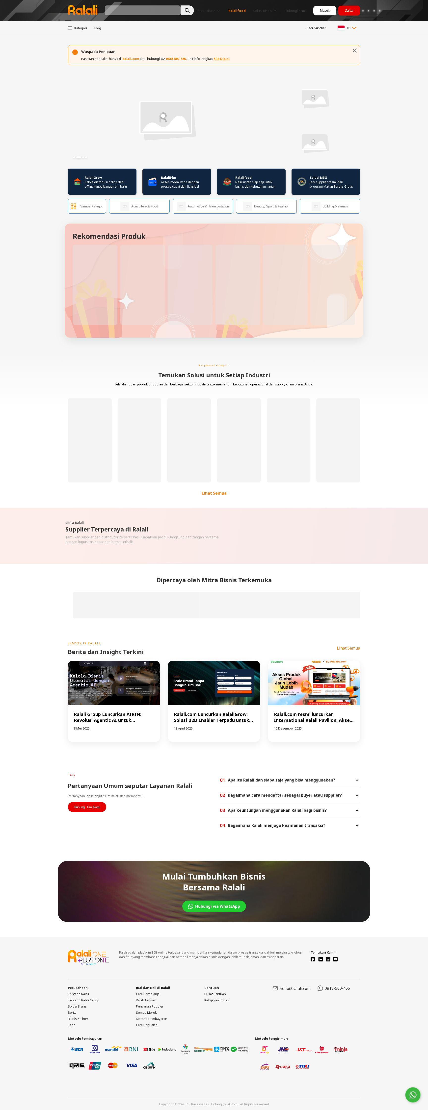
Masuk (325, 10)
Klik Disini (222, 58)
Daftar (349, 10)
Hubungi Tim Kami (87, 807)
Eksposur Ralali (84, 643)
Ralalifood (243, 178)
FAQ (71, 775)
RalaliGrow (93, 178)
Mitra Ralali (74, 523)
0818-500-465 (337, 988)
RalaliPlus (169, 178)
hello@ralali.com (295, 988)
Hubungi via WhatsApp (217, 906)
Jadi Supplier (316, 28)
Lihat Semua (214, 493)
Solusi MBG (318, 178)
